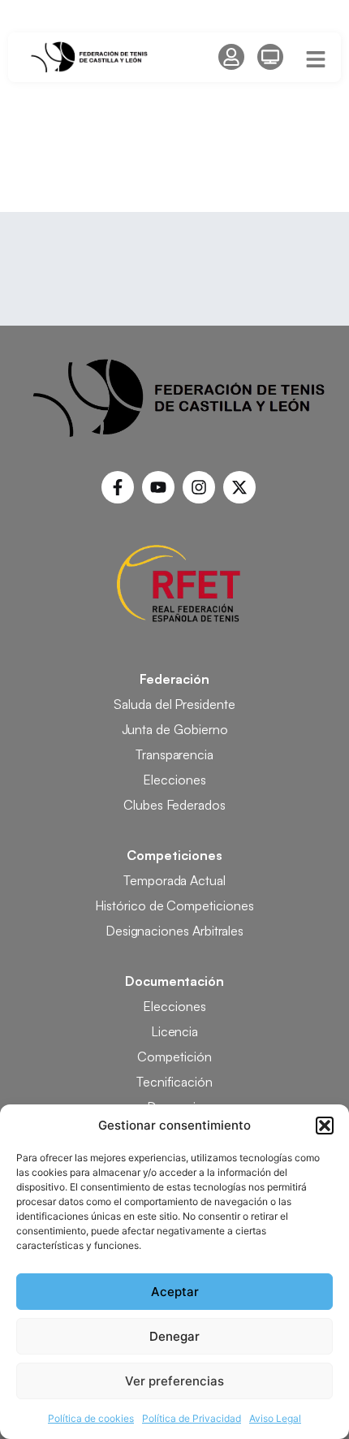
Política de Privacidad (191, 1418)
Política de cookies (91, 1418)
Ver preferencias (174, 1381)
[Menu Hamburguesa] (315, 59)
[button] (325, 1125)
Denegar (174, 1336)
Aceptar (175, 1291)
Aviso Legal (275, 1418)
